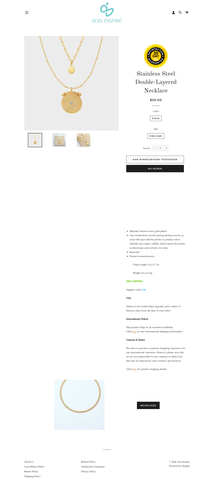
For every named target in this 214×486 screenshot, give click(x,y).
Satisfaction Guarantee (93, 466)
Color (156, 111)
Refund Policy (88, 461)
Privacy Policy (88, 471)
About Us (29, 461)
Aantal (146, 148)
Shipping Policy (32, 476)
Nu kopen (155, 168)
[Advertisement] (156, 199)
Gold (155, 118)
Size (156, 128)
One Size (155, 136)
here (134, 331)
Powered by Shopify (179, 465)
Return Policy (31, 471)
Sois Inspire (183, 461)
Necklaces (148, 405)
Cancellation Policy (34, 466)
